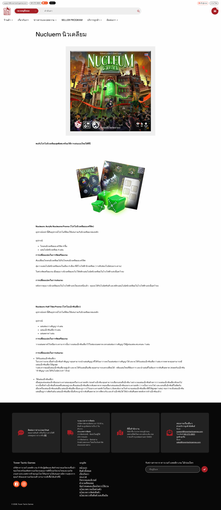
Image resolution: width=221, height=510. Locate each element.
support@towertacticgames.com (15, 3)
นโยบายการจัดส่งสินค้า (89, 492)
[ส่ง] (204, 469)
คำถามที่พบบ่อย (86, 483)
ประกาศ (83, 477)
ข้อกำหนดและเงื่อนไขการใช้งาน (94, 486)
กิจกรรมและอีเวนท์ (87, 480)
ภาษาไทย (214, 3)
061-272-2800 (35, 3)
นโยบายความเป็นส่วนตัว (90, 489)
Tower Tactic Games (25, 504)
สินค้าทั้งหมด (85, 470)
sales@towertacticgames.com (188, 442)
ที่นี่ (45, 435)
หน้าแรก (83, 467)
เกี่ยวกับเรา (84, 473)
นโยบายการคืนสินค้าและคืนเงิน (93, 495)
